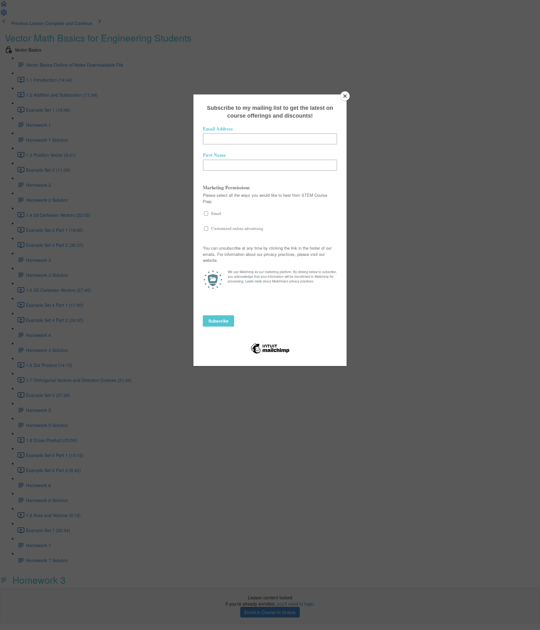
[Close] (345, 96)
